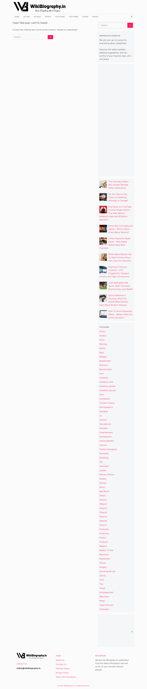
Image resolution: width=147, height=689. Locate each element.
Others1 (103, 500)
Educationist (105, 424)
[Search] (50, 37)
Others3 (103, 508)
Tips (101, 584)
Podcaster (104, 529)
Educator (103, 428)
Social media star (107, 571)
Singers (102, 567)
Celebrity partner (107, 386)
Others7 (103, 525)
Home (16, 17)
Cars (101, 373)
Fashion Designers (108, 449)
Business (103, 365)
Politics (102, 537)
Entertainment (106, 432)
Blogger (103, 357)
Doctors (103, 420)
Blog (101, 352)
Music (102, 487)
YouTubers (73, 17)
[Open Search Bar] (131, 16)
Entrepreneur (105, 436)
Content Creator (107, 403)
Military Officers (106, 474)
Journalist (104, 466)
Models (102, 479)
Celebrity (103, 378)
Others (102, 495)
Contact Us (61, 664)
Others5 (103, 516)
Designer (103, 411)
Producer (103, 542)
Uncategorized (106, 592)
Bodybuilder (105, 361)
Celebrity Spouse (107, 390)
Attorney (103, 344)
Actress (37, 17)
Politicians (60, 17)
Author (102, 348)
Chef (101, 394)
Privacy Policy (62, 673)
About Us (60, 660)
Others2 (103, 504)
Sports (48, 17)
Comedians (104, 399)
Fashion (103, 445)
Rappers (103, 546)
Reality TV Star (106, 550)
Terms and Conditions (66, 677)
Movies (95, 17)
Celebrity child (106, 382)
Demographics (106, 407)
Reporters (104, 554)
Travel (102, 588)
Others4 (103, 512)
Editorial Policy (63, 668)
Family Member (106, 441)
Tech (101, 580)
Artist (101, 340)
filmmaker (104, 453)
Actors (26, 17)
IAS (100, 462)
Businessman (105, 369)
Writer (102, 601)
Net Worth (104, 491)
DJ (100, 415)
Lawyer (102, 470)
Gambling (103, 458)
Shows (85, 17)
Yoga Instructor (106, 605)
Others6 (103, 521)
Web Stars (104, 596)
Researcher (104, 559)
